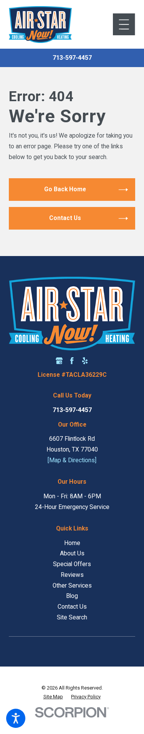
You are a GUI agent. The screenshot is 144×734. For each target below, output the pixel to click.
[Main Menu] (124, 24)
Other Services (72, 585)
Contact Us (72, 606)
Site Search (72, 617)
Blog (72, 596)
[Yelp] (84, 360)
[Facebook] (71, 360)
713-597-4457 (72, 58)
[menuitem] (72, 543)
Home (72, 543)
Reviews (72, 574)
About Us (72, 553)
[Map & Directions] (72, 460)
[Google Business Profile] (59, 360)
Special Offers (72, 564)
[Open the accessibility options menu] (15, 718)
